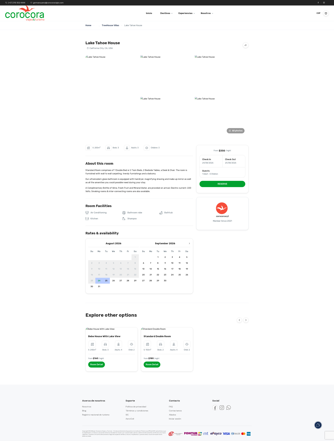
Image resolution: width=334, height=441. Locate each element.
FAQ (171, 406)
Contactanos (175, 410)
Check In (206, 159)
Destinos (165, 13)
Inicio (149, 13)
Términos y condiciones (137, 410)
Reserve (222, 184)
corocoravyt (222, 216)
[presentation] (239, 320)
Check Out (230, 159)
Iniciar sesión (175, 418)
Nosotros (206, 13)
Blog (84, 410)
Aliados (172, 414)
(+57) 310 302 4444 (16, 3)
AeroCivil (130, 418)
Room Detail (96, 364)
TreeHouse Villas (110, 25)
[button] (326, 13)
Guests (206, 171)
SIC (127, 414)
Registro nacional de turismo (95, 414)
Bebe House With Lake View (104, 336)
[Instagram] (221, 407)
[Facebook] (215, 407)
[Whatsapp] (228, 407)
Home (88, 25)
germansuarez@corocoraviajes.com (48, 3)
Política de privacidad (136, 406)
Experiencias (185, 13)
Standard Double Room (157, 336)
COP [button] (318, 13)
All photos (237, 130)
